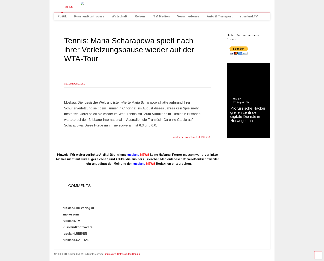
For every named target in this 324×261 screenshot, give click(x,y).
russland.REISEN (77, 233)
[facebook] (246, 5)
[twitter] (228, 5)
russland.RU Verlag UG (78, 208)
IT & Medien (161, 16)
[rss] (234, 5)
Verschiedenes (188, 16)
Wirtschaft (119, 16)
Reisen (140, 16)
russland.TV (249, 16)
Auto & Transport (220, 16)
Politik (62, 16)
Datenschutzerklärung (128, 254)
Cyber (105, 240)
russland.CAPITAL (78, 240)
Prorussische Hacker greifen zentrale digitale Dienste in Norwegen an (247, 114)
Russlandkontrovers (89, 16)
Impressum (74, 214)
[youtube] (222, 5)
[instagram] (240, 5)
